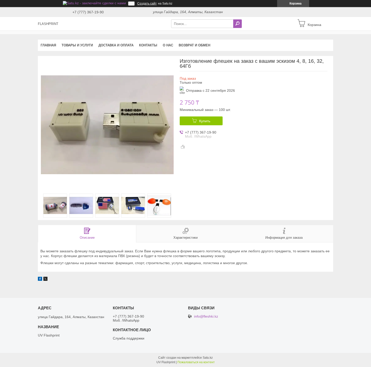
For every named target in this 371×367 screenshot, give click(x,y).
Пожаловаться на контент (196, 362)
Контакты (148, 45)
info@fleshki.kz (206, 316)
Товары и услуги (77, 45)
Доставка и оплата (116, 45)
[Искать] (237, 23)
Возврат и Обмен (194, 45)
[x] (45, 280)
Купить (204, 121)
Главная (48, 45)
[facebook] (40, 280)
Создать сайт (147, 3)
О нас (168, 45)
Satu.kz (208, 357)
